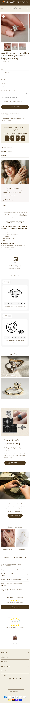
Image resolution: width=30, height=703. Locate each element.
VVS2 (15, 337)
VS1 (12, 337)
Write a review (15, 607)
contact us (14, 97)
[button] (2, 8)
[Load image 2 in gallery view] (15, 46)
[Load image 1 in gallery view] (7, 46)
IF (21, 337)
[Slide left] (2, 47)
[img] (15, 619)
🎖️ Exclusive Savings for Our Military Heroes (12, 101)
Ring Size (3, 83)
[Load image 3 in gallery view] (22, 46)
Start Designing (15, 515)
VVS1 (18, 337)
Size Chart (3, 80)
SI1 (5, 337)
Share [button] (4, 205)
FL (24, 337)
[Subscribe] (27, 675)
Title (2, 69)
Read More (15, 252)
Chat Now (8, 199)
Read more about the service (13, 462)
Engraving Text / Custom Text (8, 90)
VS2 (8, 337)
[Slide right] (28, 47)
